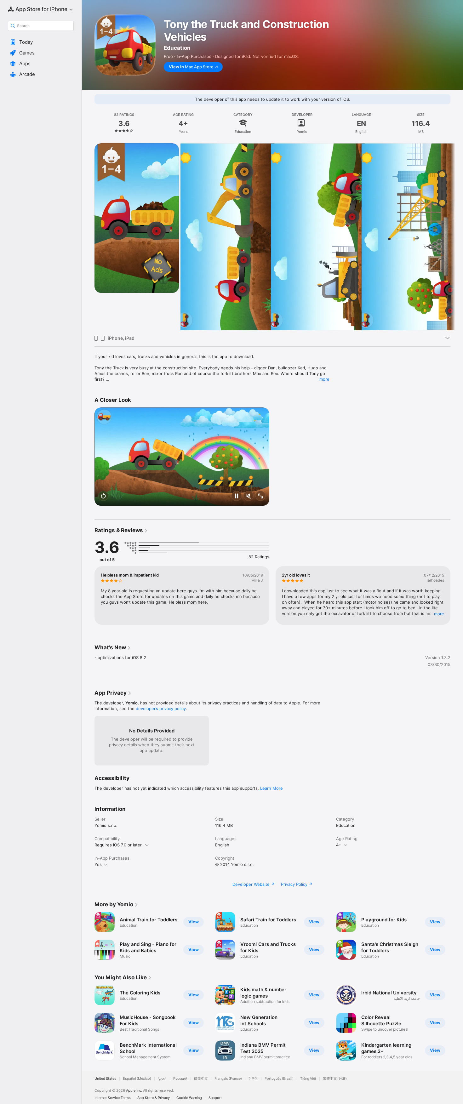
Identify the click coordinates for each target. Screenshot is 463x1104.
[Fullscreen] (260, 496)
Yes (98, 864)
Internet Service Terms (112, 1098)
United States (105, 1078)
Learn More (271, 788)
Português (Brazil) (279, 1078)
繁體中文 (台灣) (335, 1078)
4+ (338, 844)
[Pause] (237, 496)
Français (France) (228, 1078)
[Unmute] (248, 496)
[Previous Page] (88, 237)
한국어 (253, 1078)
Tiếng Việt (308, 1078)
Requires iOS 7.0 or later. (118, 844)
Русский (180, 1078)
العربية (162, 1078)
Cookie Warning (189, 1098)
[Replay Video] (103, 496)
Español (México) (137, 1078)
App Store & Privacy (153, 1098)
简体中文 (201, 1078)
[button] (40, 42)
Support (215, 1098)
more (324, 379)
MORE (439, 613)
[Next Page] (456, 237)
